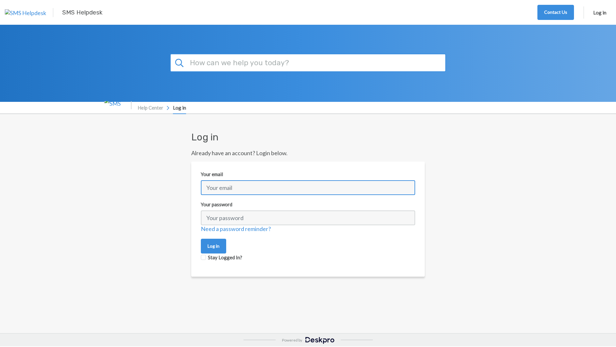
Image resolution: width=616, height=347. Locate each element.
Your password (216, 204)
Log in (599, 12)
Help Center (150, 108)
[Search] (180, 62)
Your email (212, 174)
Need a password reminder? (236, 228)
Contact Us (555, 12)
